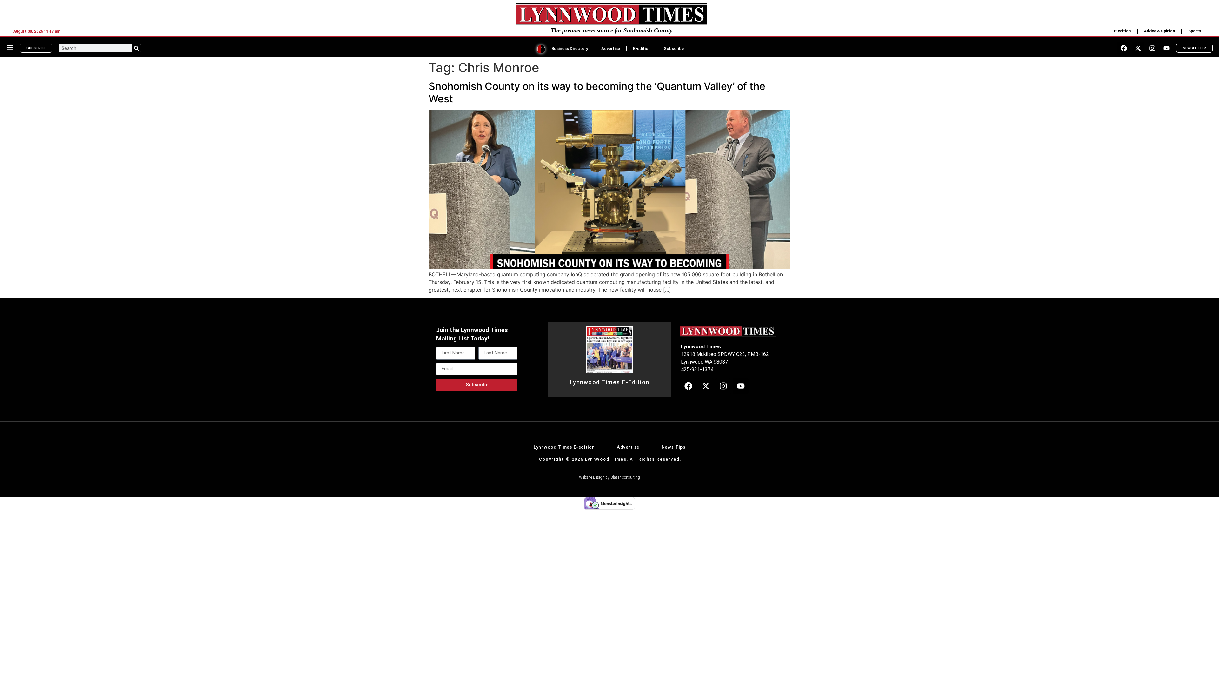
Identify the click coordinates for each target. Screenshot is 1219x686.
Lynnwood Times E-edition (564, 447)
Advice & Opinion (1159, 31)
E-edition (1122, 31)
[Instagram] (1152, 48)
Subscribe (674, 48)
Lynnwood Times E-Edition (609, 382)
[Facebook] (1123, 48)
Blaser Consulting (625, 477)
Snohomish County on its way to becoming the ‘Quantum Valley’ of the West (597, 92)
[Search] (136, 48)
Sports (1194, 31)
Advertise (610, 48)
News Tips (674, 447)
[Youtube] (1166, 48)
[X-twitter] (1138, 48)
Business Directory (569, 48)
